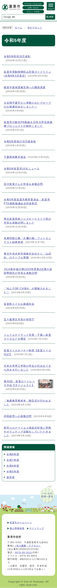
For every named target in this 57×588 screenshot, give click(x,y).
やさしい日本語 (33, 12)
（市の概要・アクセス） (27, 545)
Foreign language (33, 4)
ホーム (18, 27)
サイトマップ (36, 528)
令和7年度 (12, 460)
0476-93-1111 (23, 552)
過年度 (10, 477)
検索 (51, 16)
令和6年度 (12, 465)
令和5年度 (12, 471)
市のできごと (34, 27)
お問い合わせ (33, 8)
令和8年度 (12, 454)
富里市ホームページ (21, 522)
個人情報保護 (17, 528)
